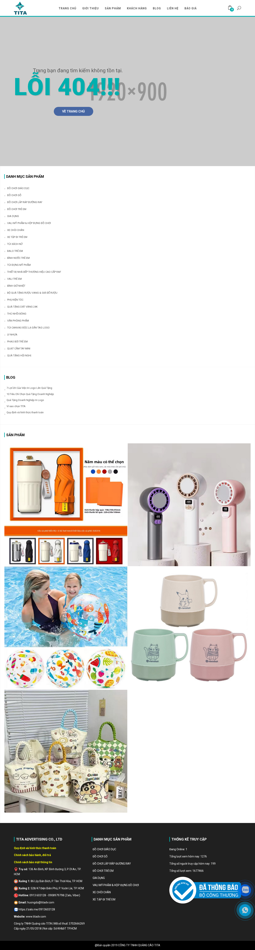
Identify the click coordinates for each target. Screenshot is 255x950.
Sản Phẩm (113, 8)
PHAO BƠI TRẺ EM (17, 341)
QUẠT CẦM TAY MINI (18, 348)
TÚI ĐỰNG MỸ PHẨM (19, 264)
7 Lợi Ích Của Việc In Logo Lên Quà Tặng (29, 387)
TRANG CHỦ (67, 8)
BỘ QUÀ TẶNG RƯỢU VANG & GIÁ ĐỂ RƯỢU (32, 292)
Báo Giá (190, 8)
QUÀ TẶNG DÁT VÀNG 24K (22, 306)
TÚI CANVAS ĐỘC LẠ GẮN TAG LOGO (28, 327)
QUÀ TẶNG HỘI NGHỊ (19, 355)
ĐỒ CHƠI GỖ (14, 195)
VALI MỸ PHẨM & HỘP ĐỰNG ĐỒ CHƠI (29, 223)
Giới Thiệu (90, 8)
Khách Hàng (137, 8)
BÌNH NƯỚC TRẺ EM (18, 257)
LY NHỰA (12, 334)
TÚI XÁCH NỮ (15, 243)
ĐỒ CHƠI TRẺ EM (16, 209)
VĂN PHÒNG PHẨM (18, 320)
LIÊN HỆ (172, 8)
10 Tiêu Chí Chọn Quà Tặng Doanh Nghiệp (30, 394)
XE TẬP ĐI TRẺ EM (17, 237)
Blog (157, 8)
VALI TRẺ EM (14, 278)
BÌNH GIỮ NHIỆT (16, 285)
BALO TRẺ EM (15, 250)
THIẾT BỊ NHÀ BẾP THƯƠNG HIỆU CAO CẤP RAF (34, 271)
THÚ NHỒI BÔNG (16, 313)
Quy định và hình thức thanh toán (25, 412)
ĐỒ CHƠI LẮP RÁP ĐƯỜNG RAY (24, 202)
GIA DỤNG (13, 216)
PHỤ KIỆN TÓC (15, 299)
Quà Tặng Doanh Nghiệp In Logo (25, 400)
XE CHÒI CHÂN (15, 230)
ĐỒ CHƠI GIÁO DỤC (18, 188)
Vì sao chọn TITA (16, 406)
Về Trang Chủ (73, 111)
